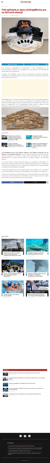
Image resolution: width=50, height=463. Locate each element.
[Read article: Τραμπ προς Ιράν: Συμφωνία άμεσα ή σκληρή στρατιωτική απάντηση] (5, 374)
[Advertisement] (25, 60)
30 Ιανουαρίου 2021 (5, 15)
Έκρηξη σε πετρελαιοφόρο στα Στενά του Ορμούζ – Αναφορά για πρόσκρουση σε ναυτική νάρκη (40, 145)
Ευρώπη (6, 177)
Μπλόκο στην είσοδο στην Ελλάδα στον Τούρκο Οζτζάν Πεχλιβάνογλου (36, 295)
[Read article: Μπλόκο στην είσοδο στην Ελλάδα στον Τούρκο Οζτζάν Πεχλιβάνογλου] (37, 288)
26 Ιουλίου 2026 (36, 148)
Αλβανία (4, 154)
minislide (16, 15)
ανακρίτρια (7, 68)
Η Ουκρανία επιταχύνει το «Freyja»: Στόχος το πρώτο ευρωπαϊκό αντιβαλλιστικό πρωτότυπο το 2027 (15, 137)
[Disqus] (25, 317)
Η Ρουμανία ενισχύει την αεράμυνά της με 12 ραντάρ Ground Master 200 (25, 394)
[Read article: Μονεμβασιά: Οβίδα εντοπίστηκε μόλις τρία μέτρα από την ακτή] (29, 137)
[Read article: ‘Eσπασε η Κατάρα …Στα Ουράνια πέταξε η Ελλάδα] (13, 288)
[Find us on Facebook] (20, 436)
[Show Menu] (2, 2)
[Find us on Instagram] (29, 436)
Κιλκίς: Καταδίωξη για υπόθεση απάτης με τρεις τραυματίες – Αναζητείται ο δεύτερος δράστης (24, 454)
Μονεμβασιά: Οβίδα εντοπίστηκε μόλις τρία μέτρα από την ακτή (39, 137)
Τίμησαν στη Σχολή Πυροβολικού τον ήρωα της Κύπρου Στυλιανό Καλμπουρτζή (16, 145)
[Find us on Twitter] (25, 436)
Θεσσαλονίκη (15, 71)
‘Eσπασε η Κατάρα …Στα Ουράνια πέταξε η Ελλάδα (11, 295)
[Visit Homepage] (26, 2)
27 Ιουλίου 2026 (11, 141)
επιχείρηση (12, 165)
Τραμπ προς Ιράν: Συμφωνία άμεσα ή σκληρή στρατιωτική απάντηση (24, 372)
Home (3, 6)
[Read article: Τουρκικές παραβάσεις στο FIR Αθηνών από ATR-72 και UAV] (5, 384)
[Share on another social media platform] (47, 64)
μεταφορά (12, 75)
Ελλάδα (6, 6)
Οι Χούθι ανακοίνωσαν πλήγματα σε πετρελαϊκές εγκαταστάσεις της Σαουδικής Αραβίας (25, 448)
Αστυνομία (45, 156)
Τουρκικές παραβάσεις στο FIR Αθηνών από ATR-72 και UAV (22, 383)
